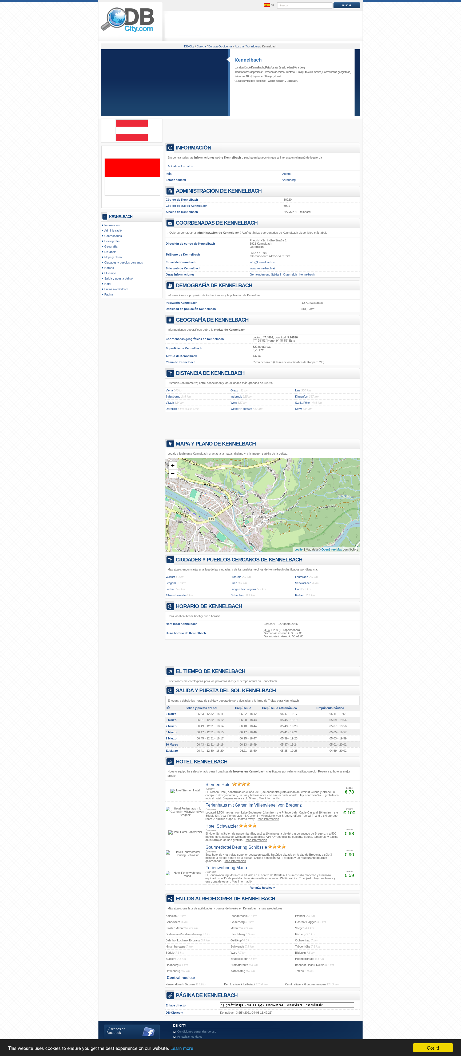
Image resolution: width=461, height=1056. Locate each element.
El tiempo (268, 76)
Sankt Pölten (303, 402)
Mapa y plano (113, 257)
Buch (233, 583)
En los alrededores (116, 289)
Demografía (112, 241)
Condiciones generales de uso (196, 1031)
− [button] (172, 473)
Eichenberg (237, 595)
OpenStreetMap (331, 549)
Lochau (170, 589)
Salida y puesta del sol (118, 278)
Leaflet (299, 549)
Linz (297, 390)
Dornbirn (171, 408)
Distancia (110, 251)
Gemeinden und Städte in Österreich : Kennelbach (282, 274)
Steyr (298, 408)
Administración (113, 230)
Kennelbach (248, 60)
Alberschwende (176, 595)
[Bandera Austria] (132, 140)
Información (112, 225)
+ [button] (172, 465)
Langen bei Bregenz (243, 589)
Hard (298, 589)
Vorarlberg (289, 179)
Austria (286, 173)
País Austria (271, 67)
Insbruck (236, 396)
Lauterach (292, 80)
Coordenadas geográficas (336, 72)
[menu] (268, 5)
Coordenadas (113, 235)
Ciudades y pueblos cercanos (123, 262)
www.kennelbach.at (262, 268)
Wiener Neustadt (241, 408)
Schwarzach (303, 583)
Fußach (300, 595)
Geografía (110, 246)
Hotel (278, 76)
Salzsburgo (173, 396)
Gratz (234, 390)
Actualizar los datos (180, 166)
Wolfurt (271, 80)
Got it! (433, 1047)
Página (108, 294)
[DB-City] (127, 32)
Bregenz (171, 583)
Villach (170, 402)
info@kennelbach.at (262, 262)
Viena (169, 390)
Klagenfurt (301, 396)
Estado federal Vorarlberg (292, 67)
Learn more (181, 1048)
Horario (109, 267)
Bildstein (280, 80)
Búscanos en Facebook (115, 1031)
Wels (233, 402)
